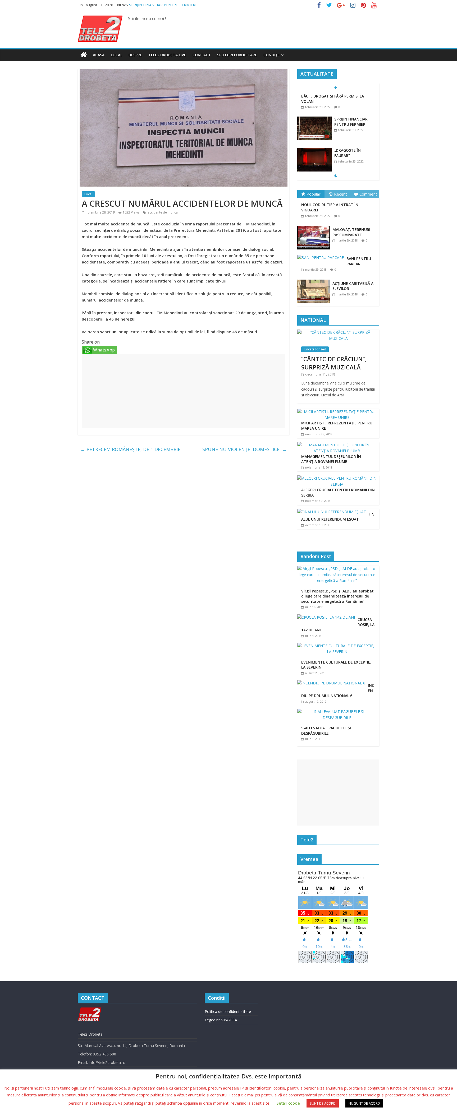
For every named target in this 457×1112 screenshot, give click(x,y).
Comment (368, 194)
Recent (340, 194)
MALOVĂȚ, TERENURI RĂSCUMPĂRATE (351, 232)
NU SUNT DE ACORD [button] (364, 1103)
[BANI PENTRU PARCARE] (321, 254)
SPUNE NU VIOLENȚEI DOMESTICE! (244, 449)
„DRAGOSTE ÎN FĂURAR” (347, 153)
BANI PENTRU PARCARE (358, 261)
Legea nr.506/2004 (221, 1019)
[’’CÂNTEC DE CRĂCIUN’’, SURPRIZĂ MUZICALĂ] (338, 332)
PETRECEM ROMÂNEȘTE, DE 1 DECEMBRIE (130, 449)
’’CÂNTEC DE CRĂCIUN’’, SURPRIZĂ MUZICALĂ (333, 363)
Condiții (271, 54)
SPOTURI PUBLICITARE (237, 54)
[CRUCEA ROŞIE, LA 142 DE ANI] (327, 617)
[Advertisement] (183, 391)
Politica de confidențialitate (228, 1011)
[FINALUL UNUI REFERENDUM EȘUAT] (331, 511)
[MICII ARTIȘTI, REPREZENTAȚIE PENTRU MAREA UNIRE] (337, 411)
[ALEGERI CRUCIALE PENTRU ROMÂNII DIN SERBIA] (337, 478)
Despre (135, 54)
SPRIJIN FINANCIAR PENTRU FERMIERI (162, 4)
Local (116, 54)
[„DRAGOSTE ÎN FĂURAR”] (314, 150)
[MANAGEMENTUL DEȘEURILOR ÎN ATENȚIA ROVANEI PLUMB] (337, 444)
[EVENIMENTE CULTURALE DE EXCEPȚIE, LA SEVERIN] (338, 645)
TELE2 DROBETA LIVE (167, 54)
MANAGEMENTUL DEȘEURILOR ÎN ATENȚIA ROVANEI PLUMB (331, 459)
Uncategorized (315, 349)
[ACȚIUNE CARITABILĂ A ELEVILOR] (314, 279)
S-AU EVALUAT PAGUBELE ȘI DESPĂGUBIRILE (326, 730)
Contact (202, 54)
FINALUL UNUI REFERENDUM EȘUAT (337, 517)
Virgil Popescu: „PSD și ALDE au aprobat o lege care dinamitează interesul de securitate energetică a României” (337, 596)
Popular (314, 194)
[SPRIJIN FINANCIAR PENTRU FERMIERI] (314, 119)
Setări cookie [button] (288, 1103)
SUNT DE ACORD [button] (323, 1103)
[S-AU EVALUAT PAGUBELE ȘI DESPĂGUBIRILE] (338, 711)
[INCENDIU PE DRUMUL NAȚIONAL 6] (332, 682)
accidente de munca (163, 212)
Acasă (98, 54)
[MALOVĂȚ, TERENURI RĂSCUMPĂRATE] (314, 225)
